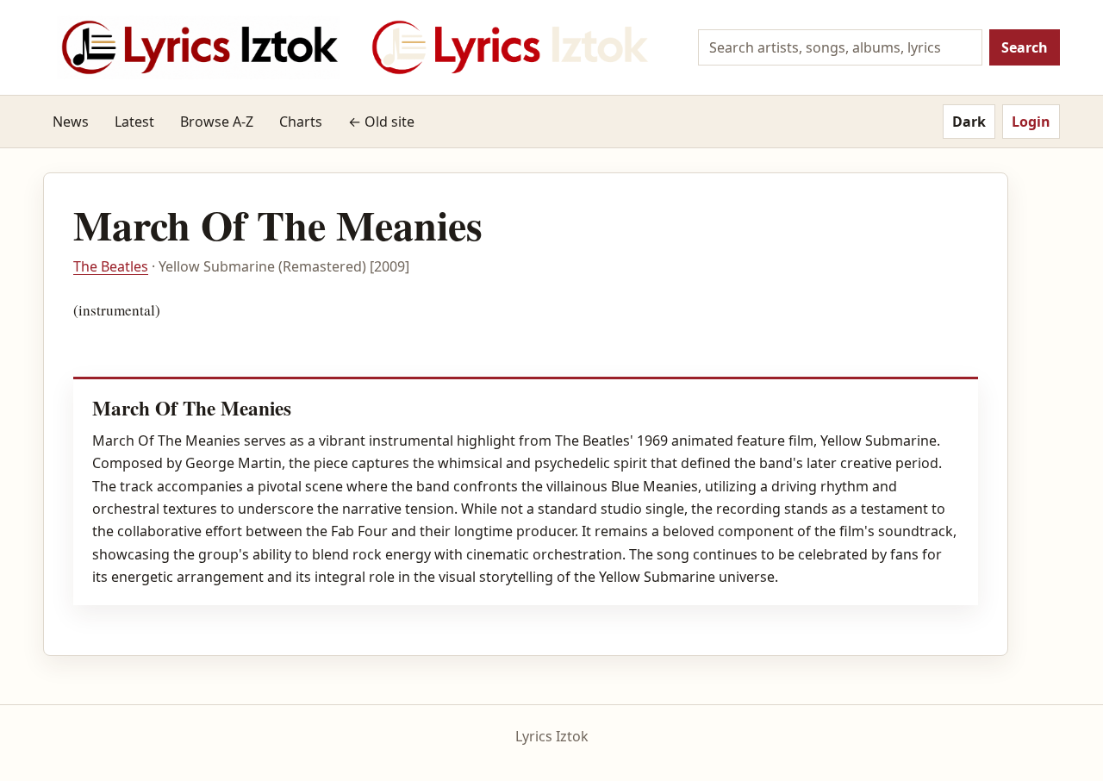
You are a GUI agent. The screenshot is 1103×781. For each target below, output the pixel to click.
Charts (300, 121)
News (71, 121)
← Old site (381, 121)
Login (1031, 121)
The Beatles (110, 266)
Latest (134, 121)
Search (1024, 47)
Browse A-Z (216, 121)
